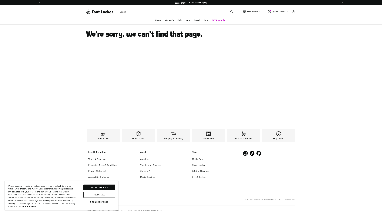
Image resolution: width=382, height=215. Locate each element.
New (188, 20)
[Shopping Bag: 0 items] (293, 12)
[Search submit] (231, 11)
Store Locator (198, 165)
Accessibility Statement (99, 177)
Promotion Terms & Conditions (102, 165)
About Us (144, 159)
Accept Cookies (99, 187)
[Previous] (39, 2)
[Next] (342, 2)
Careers (144, 171)
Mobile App (197, 159)
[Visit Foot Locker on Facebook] (258, 153)
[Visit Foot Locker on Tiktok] (252, 153)
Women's (169, 20)
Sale (206, 20)
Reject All (99, 195)
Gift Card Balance (200, 171)
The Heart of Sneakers (150, 165)
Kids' (179, 20)
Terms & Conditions (97, 159)
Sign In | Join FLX (280, 11)
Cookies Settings (99, 202)
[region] (191, 2)
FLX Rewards (218, 20)
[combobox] (176, 11)
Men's (158, 20)
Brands (197, 20)
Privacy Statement (97, 171)
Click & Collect (198, 177)
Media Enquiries (147, 177)
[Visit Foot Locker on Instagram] (245, 153)
